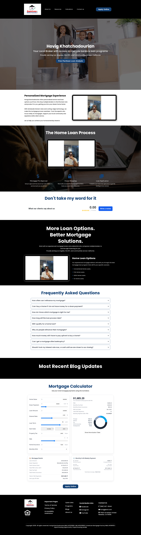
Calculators (69, 9)
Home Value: (33, 399)
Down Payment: (34, 405)
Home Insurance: (34, 445)
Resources (58, 9)
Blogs (67, 509)
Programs (69, 506)
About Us (48, 9)
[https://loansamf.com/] (32, 9)
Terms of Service (51, 505)
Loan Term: (32, 423)
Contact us (80, 9)
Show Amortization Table (92, 432)
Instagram (85, 510)
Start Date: (32, 429)
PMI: (30, 439)
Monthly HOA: (33, 449)
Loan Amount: (33, 410)
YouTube (85, 513)
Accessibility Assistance (49, 512)
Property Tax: (33, 433)
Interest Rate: (33, 416)
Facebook (84, 507)
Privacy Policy (50, 508)
